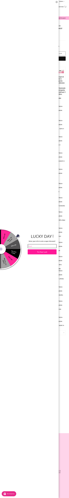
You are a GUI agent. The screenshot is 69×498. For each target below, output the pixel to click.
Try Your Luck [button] (42, 252)
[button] (57, 2)
